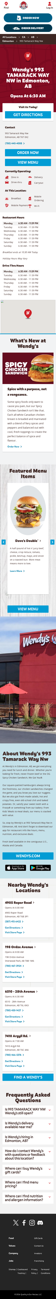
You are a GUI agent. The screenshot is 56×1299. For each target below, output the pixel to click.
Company (13, 1253)
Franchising (39, 1261)
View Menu (28, 162)
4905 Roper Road (18, 902)
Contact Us (38, 1246)
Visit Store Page (13, 932)
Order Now (31, 18)
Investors (38, 1253)
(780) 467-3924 (13, 965)
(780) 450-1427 (13, 1010)
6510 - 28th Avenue (20, 991)
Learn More (16, 571)
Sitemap (12, 1269)
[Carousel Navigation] (28, 542)
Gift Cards (38, 1238)
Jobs (11, 1261)
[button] (28, 314)
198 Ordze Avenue (19, 947)
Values (12, 1245)
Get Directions (28, 114)
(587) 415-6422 (13, 921)
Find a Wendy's (28, 1077)
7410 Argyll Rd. (16, 1036)
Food (11, 1238)
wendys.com (28, 856)
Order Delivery (32, 28)
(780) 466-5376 (13, 1055)
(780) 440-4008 (13, 143)
